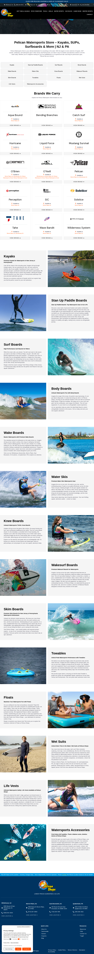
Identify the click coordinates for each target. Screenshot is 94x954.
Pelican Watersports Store (20, 178)
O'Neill (47, 171)
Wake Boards (12, 71)
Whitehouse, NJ (17, 176)
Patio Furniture (36, 11)
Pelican (79, 171)
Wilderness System (78, 227)
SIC (47, 199)
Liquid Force (47, 143)
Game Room (77, 11)
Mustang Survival (79, 143)
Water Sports (59, 11)
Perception (15, 199)
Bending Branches (47, 115)
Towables (35, 78)
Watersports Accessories (35, 84)
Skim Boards (12, 78)
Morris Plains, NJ (15, 120)
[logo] (7, 13)
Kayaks (12, 65)
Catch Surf (79, 115)
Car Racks (68, 11)
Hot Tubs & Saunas (23, 11)
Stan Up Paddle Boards (35, 65)
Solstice (78, 199)
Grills (51, 11)
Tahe (15, 227)
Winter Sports (88, 11)
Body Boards (82, 65)
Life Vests (12, 84)
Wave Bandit (47, 227)
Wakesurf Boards (82, 71)
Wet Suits (82, 78)
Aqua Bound (15, 115)
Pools (45, 11)
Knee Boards (59, 71)
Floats (59, 78)
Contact (90, 14)
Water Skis (35, 71)
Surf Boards (58, 65)
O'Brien (15, 171)
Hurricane (15, 143)
